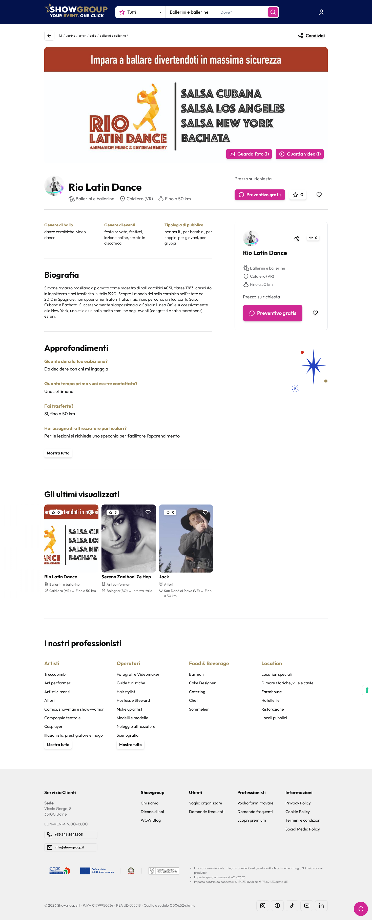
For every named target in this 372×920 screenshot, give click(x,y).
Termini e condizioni (303, 820)
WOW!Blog (151, 820)
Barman (196, 674)
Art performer (57, 682)
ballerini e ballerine (113, 35)
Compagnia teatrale (62, 717)
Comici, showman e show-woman (74, 709)
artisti (82, 35)
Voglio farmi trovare (255, 802)
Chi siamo (149, 802)
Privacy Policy (298, 802)
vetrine (70, 35)
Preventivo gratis (263, 195)
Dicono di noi (152, 811)
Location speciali (276, 674)
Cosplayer (53, 726)
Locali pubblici (274, 717)
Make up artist (129, 709)
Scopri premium (251, 820)
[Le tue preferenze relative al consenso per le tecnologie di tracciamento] (367, 690)
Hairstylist (126, 691)
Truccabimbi (55, 674)
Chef (193, 700)
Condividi (315, 35)
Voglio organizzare (205, 802)
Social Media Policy (302, 828)
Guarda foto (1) (253, 154)
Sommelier (199, 709)
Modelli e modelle (132, 717)
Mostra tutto (58, 452)
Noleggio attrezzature (136, 726)
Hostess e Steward (133, 700)
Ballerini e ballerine (267, 268)
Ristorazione (272, 709)
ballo (93, 35)
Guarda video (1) (304, 154)
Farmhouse (271, 691)
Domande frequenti (206, 811)
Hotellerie (270, 700)
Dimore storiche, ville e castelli (289, 682)
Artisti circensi (57, 691)
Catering (197, 691)
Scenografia (127, 735)
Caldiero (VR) (140, 199)
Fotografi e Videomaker (138, 674)
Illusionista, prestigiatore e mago (73, 735)
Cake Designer (202, 682)
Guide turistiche (131, 682)
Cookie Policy (297, 811)
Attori (49, 700)
